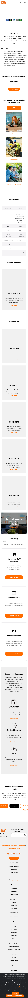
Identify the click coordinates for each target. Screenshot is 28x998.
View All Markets (14, 108)
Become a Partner (14, 654)
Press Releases (14, 919)
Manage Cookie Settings (14, 995)
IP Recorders (14, 891)
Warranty (14, 941)
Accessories (12, 30)
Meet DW (14, 929)
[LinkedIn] (17, 854)
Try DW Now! (14, 89)
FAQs (14, 43)
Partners (14, 965)
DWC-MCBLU (20, 30)
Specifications (7, 76)
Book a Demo (14, 858)
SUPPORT (14, 970)
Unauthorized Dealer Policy (14, 949)
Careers (14, 938)
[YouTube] (11, 854)
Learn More (13, 718)
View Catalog (14, 908)
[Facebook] (8, 854)
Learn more (13, 305)
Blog (14, 921)
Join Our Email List (7, 845)
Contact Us (24, 41)
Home (4, 30)
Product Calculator (14, 866)
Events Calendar (14, 916)
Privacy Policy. (19, 987)
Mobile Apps (14, 905)
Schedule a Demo (14, 616)
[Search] (20, 2)
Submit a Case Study (14, 848)
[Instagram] (20, 854)
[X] (14, 854)
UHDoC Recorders (14, 897)
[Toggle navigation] (24, 2)
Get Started (13, 527)
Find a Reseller (4, 41)
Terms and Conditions (14, 943)
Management (14, 935)
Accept (15, 993)
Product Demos (14, 876)
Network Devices (14, 899)
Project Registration (14, 963)
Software (14, 902)
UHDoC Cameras (14, 894)
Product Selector (14, 872)
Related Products (19, 76)
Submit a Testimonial (19, 845)
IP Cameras (14, 888)
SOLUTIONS (14, 862)
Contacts (14, 957)
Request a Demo (15, 41)
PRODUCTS (14, 884)
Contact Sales (14, 806)
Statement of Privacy (14, 946)
